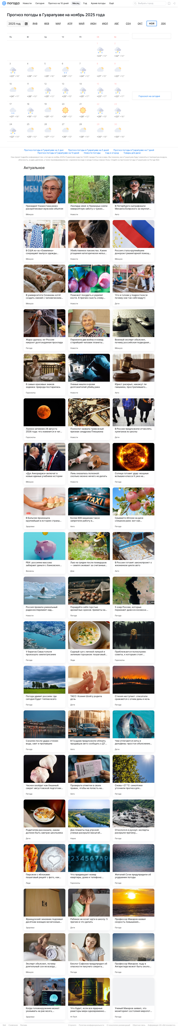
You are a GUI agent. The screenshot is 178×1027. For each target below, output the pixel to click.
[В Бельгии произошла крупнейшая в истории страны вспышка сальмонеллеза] (44, 508)
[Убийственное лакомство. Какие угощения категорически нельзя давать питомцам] (89, 241)
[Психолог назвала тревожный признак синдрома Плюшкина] (89, 419)
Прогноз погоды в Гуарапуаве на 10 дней (58, 153)
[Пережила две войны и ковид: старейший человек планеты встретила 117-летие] (89, 330)
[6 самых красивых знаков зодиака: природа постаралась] (44, 375)
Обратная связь (139, 1025)
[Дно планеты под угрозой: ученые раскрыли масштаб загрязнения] (89, 820)
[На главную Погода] (12, 3)
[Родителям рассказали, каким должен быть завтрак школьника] (44, 820)
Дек (163, 23)
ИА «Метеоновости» (167, 1025)
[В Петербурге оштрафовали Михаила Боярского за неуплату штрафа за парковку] (133, 196)
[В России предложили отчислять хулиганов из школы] (133, 419)
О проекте (72, 1025)
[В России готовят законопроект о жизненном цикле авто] (133, 553)
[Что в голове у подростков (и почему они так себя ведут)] (133, 285)
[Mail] (4, 3)
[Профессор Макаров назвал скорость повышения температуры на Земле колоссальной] (133, 909)
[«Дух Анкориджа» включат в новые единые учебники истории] (44, 464)
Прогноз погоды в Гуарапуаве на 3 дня (43, 150)
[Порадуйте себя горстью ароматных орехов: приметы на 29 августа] (89, 597)
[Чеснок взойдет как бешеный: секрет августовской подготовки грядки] (44, 776)
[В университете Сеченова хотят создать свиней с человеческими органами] (44, 285)
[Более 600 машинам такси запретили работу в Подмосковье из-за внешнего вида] (89, 508)
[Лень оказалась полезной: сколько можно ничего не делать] (89, 464)
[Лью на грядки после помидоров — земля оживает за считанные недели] (89, 553)
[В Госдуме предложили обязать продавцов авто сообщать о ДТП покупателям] (89, 731)
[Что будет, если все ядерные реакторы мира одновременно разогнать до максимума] (89, 999)
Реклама (23, 1025)
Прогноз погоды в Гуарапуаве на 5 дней (88, 150)
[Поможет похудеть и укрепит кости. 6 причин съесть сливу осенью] (89, 285)
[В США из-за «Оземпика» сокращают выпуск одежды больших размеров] (44, 241)
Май (81, 23)
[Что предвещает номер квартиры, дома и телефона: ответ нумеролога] (89, 865)
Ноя (151, 23)
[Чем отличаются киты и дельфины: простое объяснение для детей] (133, 731)
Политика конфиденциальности (91, 1025)
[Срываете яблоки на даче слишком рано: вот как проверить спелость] (133, 508)
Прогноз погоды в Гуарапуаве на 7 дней (133, 150)
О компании (13, 1025)
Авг (116, 23)
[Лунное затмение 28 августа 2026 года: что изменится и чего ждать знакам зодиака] (44, 419)
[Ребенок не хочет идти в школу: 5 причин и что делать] (89, 909)
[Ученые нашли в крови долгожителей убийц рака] (89, 375)
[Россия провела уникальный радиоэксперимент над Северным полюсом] (44, 597)
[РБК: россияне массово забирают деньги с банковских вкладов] (44, 553)
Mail (4, 1025)
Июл (105, 23)
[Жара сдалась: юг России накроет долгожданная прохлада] (44, 330)
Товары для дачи (132, 153)
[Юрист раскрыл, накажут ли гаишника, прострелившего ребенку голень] (133, 375)
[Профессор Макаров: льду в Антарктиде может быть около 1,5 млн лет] (133, 954)
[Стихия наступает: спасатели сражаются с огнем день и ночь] (133, 687)
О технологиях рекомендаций (118, 1025)
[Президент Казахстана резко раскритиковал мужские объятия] (44, 196)
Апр (69, 23)
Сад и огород (112, 153)
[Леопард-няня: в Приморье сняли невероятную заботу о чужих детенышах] (89, 196)
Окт (140, 23)
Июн (93, 23)
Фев (46, 23)
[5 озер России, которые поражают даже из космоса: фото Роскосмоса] (133, 597)
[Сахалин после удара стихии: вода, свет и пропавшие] (44, 731)
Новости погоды (92, 153)
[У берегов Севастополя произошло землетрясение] (44, 642)
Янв (35, 23)
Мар (58, 23)
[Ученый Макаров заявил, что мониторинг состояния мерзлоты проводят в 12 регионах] (133, 999)
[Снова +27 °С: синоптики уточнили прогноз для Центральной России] (133, 776)
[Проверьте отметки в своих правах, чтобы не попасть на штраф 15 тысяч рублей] (89, 776)
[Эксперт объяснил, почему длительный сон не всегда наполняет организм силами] (44, 954)
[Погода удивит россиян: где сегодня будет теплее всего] (44, 687)
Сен (128, 23)
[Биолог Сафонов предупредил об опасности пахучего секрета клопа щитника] (89, 954)
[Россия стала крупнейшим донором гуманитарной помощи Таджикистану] (133, 241)
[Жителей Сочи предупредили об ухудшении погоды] (133, 865)
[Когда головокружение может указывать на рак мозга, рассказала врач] (44, 999)
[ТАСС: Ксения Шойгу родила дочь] (89, 687)
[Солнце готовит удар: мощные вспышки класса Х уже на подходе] (133, 464)
